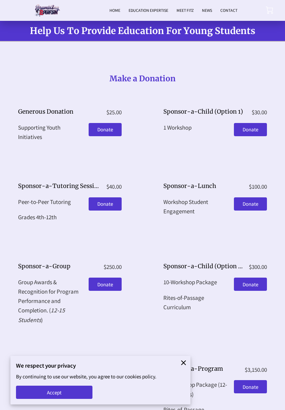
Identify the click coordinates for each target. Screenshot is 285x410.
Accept (54, 392)
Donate (105, 129)
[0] (269, 10)
